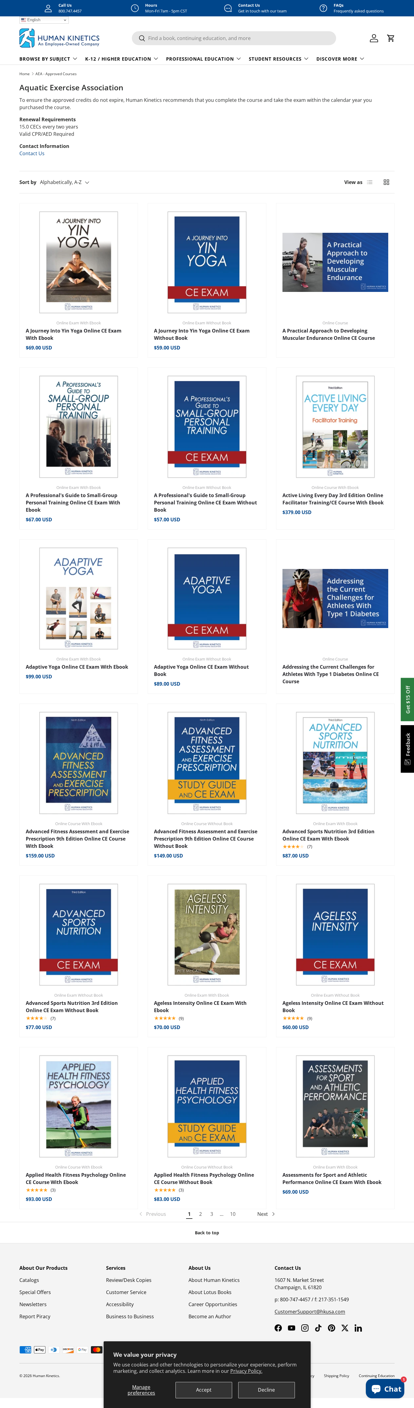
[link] (152, 1214)
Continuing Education (377, 1375)
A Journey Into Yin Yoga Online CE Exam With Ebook (74, 334)
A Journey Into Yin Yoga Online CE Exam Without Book (202, 334)
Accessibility (120, 1304)
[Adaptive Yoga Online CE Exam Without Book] (207, 598)
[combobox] (234, 38)
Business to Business (130, 1316)
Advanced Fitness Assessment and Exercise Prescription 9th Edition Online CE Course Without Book (205, 838)
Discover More (336, 59)
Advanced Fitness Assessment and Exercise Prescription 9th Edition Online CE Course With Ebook (77, 838)
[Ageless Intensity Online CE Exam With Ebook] (207, 935)
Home (24, 73)
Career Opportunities (213, 1304)
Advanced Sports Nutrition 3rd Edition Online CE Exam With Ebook (328, 835)
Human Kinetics (46, 1375)
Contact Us (32, 153)
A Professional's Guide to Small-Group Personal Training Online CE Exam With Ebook (73, 502)
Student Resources (275, 59)
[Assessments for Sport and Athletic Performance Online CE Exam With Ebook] (335, 1106)
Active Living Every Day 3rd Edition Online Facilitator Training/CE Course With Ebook (333, 499)
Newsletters (33, 1304)
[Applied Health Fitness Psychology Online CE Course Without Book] (207, 1106)
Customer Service (126, 1292)
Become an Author (210, 1316)
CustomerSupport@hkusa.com (310, 1311)
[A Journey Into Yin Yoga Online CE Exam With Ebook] (79, 262)
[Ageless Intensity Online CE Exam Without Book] (335, 935)
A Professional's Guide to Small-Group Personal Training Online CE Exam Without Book (205, 502)
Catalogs (29, 1280)
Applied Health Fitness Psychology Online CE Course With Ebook (76, 1179)
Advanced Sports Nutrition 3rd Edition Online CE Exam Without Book (72, 1007)
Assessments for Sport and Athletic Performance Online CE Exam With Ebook (332, 1179)
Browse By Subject (44, 59)
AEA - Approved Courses (56, 73)
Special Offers (35, 1292)
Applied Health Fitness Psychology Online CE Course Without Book (204, 1179)
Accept (204, 1389)
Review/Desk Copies (129, 1280)
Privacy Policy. (246, 1371)
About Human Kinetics (214, 1280)
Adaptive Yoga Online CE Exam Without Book (201, 670)
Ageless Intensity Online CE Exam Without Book (333, 1007)
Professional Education (200, 59)
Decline (266, 1389)
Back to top (207, 1233)
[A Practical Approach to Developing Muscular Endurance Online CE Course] (335, 262)
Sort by (27, 182)
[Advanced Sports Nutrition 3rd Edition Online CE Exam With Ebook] (335, 763)
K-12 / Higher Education (118, 59)
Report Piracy (34, 1316)
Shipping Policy (336, 1375)
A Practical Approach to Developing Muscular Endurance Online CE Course (328, 334)
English (33, 20)
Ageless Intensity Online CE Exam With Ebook (200, 1007)
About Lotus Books (210, 1292)
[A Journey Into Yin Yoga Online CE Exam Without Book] (207, 262)
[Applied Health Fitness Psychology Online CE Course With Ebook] (79, 1106)
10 (232, 1214)
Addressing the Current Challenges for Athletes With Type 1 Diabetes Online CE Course (330, 674)
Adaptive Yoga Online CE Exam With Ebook (77, 667)
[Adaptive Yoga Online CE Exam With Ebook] (79, 598)
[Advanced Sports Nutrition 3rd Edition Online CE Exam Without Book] (79, 935)
